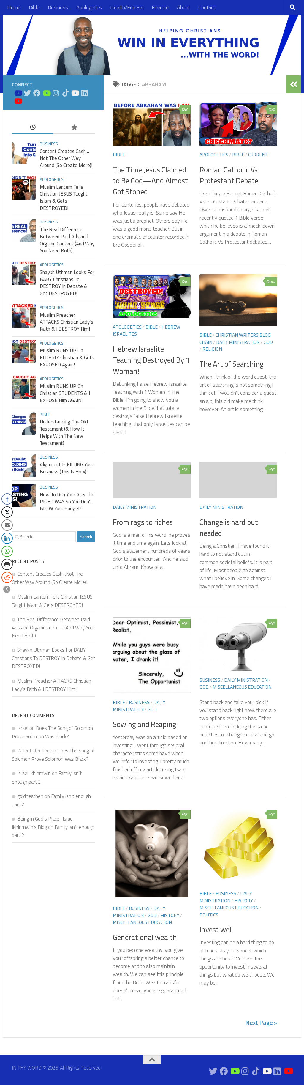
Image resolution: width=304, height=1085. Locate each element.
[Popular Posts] (74, 127)
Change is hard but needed (229, 527)
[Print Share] (7, 564)
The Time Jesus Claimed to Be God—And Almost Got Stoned (150, 181)
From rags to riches (143, 522)
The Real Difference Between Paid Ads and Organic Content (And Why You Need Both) (67, 240)
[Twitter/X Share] (7, 512)
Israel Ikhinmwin (34, 773)
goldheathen (30, 796)
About (183, 7)
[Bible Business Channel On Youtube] (46, 93)
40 (273, 281)
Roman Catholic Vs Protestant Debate (229, 175)
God (268, 342)
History (170, 915)
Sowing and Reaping (144, 724)
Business (58, 7)
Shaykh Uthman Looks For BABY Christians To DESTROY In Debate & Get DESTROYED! (67, 282)
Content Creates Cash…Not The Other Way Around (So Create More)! (66, 158)
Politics (209, 914)
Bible (34, 7)
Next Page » (261, 1022)
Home (13, 7)
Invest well (216, 929)
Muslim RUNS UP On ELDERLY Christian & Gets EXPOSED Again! (67, 357)
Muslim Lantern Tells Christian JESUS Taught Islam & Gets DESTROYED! (64, 197)
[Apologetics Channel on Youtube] (17, 101)
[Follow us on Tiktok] (65, 93)
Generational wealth (145, 937)
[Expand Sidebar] (293, 84)
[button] (6, 589)
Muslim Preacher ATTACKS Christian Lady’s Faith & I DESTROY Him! (66, 322)
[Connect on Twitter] (27, 93)
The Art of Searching (232, 364)
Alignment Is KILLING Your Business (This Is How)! (66, 468)
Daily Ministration (238, 342)
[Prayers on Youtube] (74, 93)
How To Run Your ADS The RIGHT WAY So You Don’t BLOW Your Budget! (67, 501)
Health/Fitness (126, 7)
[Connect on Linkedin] (84, 93)
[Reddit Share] (7, 577)
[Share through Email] (7, 525)
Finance (160, 7)
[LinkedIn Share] (7, 538)
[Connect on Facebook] (36, 93)
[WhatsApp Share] (7, 551)
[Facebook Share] (7, 499)
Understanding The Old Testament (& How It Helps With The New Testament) (64, 432)
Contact (206, 7)
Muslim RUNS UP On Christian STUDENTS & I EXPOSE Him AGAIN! (65, 393)
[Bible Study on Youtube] (17, 93)
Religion (212, 348)
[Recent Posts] (32, 127)
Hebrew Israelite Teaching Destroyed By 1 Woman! (151, 360)
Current (258, 154)
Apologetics (89, 7)
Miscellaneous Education (242, 686)
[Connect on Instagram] (55, 93)
